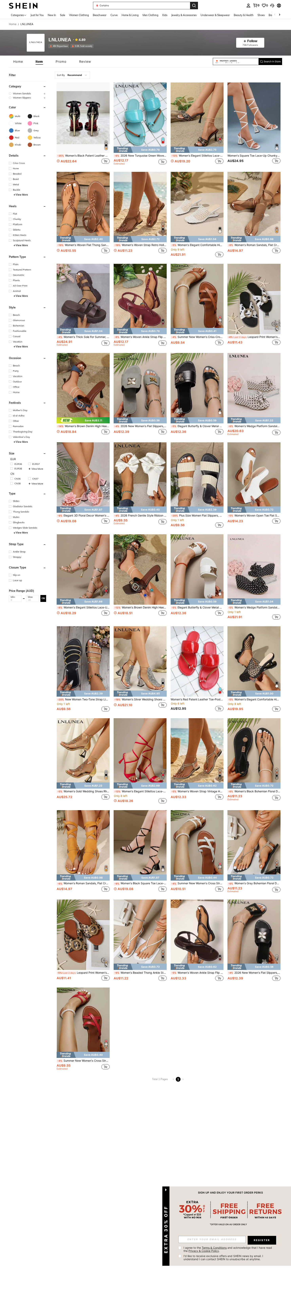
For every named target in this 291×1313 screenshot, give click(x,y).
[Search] (194, 5)
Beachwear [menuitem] (100, 15)
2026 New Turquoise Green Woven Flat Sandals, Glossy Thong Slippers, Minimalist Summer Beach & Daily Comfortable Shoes (140, 155)
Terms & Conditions (214, 1247)
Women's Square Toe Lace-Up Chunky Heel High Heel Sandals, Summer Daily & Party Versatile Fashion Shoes (254, 155)
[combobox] (72, 75)
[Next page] (183, 1079)
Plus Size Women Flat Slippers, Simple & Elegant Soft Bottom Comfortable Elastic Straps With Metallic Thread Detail (197, 515)
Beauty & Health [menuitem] (244, 15)
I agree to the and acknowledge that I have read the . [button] (228, 1249)
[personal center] (248, 5)
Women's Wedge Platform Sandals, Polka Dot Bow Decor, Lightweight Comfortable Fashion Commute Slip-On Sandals (254, 607)
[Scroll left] (274, 15)
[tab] (18, 61)
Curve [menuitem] (114, 15)
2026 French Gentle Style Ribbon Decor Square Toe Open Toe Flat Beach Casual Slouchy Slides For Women (140, 515)
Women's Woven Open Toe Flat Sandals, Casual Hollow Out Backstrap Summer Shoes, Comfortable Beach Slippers (254, 515)
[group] (27, 93)
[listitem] (59, 46)
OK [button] (43, 598)
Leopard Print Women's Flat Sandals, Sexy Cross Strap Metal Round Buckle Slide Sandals (254, 337)
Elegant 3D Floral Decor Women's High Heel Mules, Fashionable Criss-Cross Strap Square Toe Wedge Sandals (83, 515)
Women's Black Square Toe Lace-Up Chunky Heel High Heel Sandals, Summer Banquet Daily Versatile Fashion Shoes (140, 883)
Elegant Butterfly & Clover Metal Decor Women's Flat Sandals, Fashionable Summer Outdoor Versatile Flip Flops (197, 426)
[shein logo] (23, 5)
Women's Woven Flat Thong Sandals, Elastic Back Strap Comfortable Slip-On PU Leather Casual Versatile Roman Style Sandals (83, 245)
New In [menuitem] (52, 15)
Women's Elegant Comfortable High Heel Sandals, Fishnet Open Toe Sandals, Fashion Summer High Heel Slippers (254, 699)
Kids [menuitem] (164, 15)
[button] (272, 5)
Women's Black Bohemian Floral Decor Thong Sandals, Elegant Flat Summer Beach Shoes (254, 791)
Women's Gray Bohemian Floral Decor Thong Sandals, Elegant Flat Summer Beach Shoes (254, 883)
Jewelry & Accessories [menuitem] (184, 15)
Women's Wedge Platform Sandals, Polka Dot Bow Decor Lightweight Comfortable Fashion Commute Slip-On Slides (254, 426)
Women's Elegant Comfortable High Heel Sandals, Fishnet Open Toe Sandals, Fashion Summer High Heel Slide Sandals (197, 245)
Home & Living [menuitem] (130, 15)
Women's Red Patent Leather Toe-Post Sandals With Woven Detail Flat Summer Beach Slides (197, 699)
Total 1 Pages (160, 1079)
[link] (256, 5)
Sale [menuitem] (62, 15)
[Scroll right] (279, 15)
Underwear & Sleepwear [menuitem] (215, 15)
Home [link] (12, 24)
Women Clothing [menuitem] (79, 15)
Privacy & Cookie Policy (203, 1250)
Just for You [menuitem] (37, 15)
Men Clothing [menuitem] (150, 15)
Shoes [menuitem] (261, 15)
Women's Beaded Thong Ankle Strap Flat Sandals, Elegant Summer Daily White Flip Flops (140, 972)
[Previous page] (173, 1079)
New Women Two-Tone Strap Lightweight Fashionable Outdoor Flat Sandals (83, 699)
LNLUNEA (59, 39)
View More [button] (22, 194)
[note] (140, 150)
